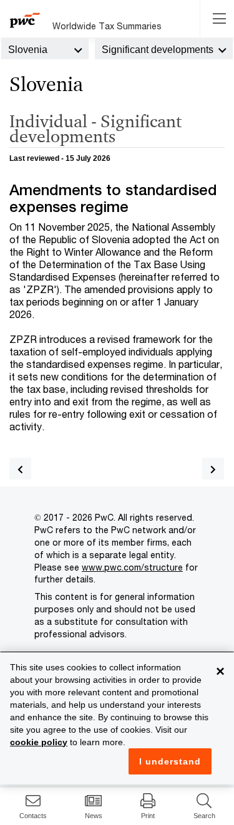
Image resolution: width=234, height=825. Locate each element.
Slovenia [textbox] (27, 49)
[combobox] (45, 48)
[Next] (213, 469)
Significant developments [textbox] (157, 49)
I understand (170, 761)
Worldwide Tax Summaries (107, 26)
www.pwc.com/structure (132, 567)
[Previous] (20, 469)
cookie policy (38, 742)
